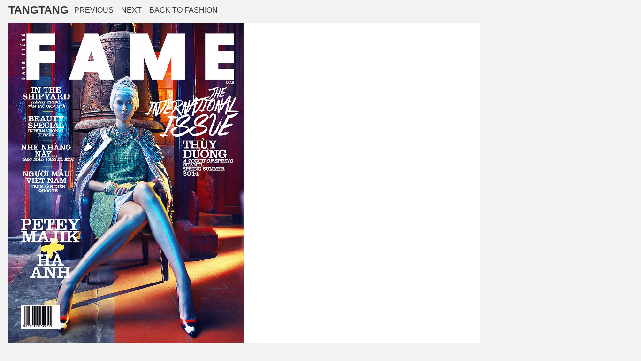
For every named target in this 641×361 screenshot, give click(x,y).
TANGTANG (38, 10)
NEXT (131, 10)
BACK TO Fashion (183, 10)
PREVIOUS (94, 10)
